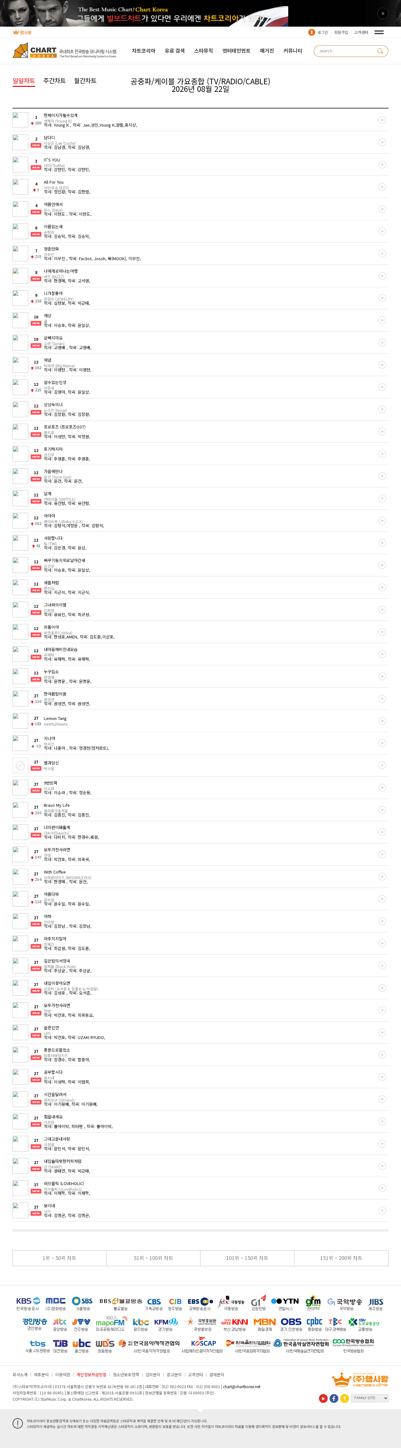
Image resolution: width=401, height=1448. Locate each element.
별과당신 (51, 765)
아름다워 (51, 896)
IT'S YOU (54, 162)
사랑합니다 (53, 540)
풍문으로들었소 (57, 1052)
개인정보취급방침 (91, 1374)
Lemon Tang (55, 720)
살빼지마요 (54, 340)
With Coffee (67, 874)
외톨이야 (58, 629)
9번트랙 (50, 785)
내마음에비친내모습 (61, 651)
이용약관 (62, 1374)
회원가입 (341, 32)
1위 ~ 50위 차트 (59, 1258)
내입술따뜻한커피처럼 (62, 1163)
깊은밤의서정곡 (60, 963)
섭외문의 (152, 1374)
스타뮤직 (203, 50)
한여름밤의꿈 (55, 696)
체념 (59, 362)
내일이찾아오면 (71, 985)
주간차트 (54, 80)
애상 (47, 317)
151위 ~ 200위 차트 (341, 1258)
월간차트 (85, 80)
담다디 (60, 139)
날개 (60, 496)
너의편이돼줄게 (57, 829)
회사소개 (20, 1374)
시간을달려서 (59, 1096)
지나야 (49, 740)
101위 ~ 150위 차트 (247, 1258)
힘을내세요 (53, 1119)
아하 (49, 918)
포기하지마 (53, 451)
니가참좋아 (59, 295)
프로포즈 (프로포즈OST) (65, 429)
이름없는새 (53, 228)
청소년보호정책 (126, 1374)
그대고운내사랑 (57, 1141)
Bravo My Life (57, 807)
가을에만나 (57, 473)
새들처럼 (51, 585)
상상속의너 (55, 406)
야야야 (63, 518)
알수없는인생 (55, 384)
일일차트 (24, 80)
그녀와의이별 (55, 607)
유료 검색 (175, 50)
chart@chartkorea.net (241, 1386)
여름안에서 (53, 206)
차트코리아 (143, 50)
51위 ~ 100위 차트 (153, 1258)
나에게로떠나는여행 (61, 273)
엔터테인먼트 (236, 50)
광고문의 (174, 1374)
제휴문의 (41, 1374)
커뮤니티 (293, 50)
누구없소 (51, 674)
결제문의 (216, 1374)
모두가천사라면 (57, 852)
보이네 (49, 1208)
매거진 (267, 50)
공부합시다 (53, 1074)
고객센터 (361, 32)
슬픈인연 (51, 1030)
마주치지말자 (55, 941)
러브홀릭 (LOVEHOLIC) (64, 1185)
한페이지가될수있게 (61, 117)
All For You (56, 184)
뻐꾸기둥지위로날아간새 (64, 562)
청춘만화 (51, 251)
